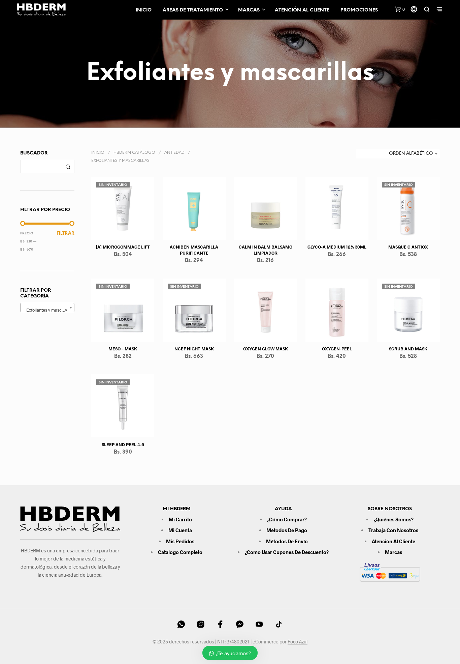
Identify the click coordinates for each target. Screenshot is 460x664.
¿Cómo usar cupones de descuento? (287, 552)
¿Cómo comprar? (287, 519)
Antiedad (174, 152)
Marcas (249, 10)
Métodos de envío (287, 541)
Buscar (67, 166)
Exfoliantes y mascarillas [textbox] (48, 310)
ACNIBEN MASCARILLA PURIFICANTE (194, 250)
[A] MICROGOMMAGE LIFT (123, 247)
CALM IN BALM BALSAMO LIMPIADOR (265, 250)
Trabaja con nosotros (393, 530)
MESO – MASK (122, 348)
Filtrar (65, 233)
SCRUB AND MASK (408, 348)
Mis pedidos (180, 541)
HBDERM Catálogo (134, 152)
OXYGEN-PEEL (337, 348)
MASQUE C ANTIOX (408, 247)
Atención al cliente (302, 10)
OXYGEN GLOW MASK (265, 348)
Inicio (144, 10)
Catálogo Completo (180, 552)
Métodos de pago (286, 530)
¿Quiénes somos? (393, 519)
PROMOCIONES (359, 10)
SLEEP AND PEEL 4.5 (123, 444)
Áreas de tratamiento (193, 10)
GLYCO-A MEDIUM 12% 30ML (336, 247)
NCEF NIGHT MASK (194, 348)
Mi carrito (180, 519)
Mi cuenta (180, 530)
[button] (400, 9)
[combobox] (47, 307)
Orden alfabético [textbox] (411, 153)
